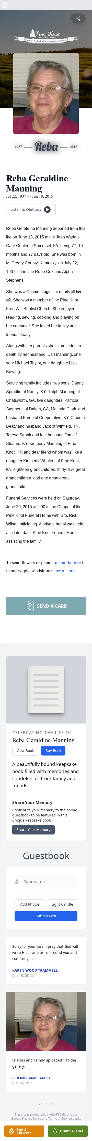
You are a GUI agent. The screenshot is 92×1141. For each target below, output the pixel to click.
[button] (46, 1021)
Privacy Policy (31, 1118)
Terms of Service (60, 1118)
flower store (64, 570)
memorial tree (68, 562)
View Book (25, 750)
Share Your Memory (33, 829)
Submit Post (46, 915)
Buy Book (53, 750)
